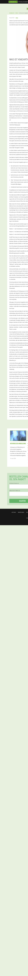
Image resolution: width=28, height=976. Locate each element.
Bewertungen (21, 512)
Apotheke (14, 512)
